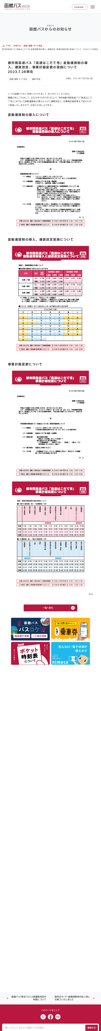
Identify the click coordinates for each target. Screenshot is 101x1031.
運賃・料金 (36, 79)
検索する (91, 1028)
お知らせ (17, 46)
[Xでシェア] (43, 1016)
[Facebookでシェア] (50, 1016)
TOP (8, 46)
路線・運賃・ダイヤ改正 (33, 46)
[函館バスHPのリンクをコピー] (57, 1016)
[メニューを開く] (93, 7)
